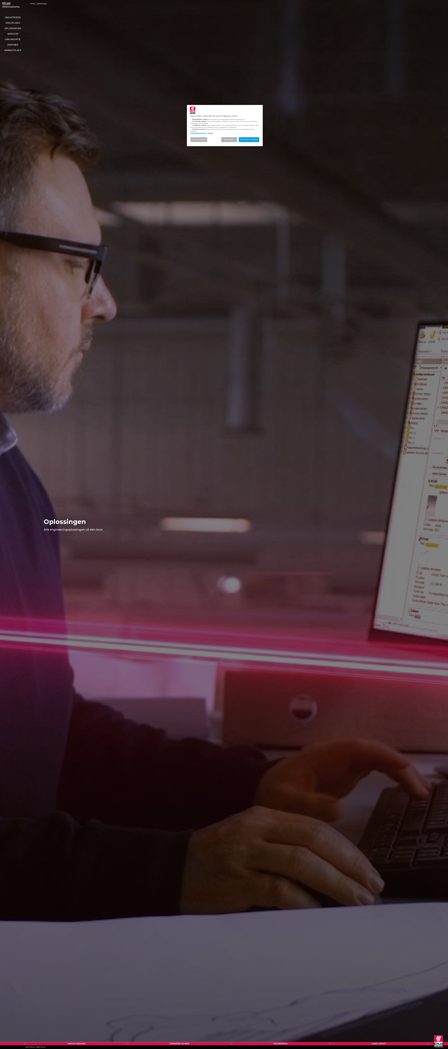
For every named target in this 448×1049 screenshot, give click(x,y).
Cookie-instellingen (199, 139)
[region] (225, 125)
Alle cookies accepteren (249, 139)
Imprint (210, 133)
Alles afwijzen (229, 139)
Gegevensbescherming (198, 133)
